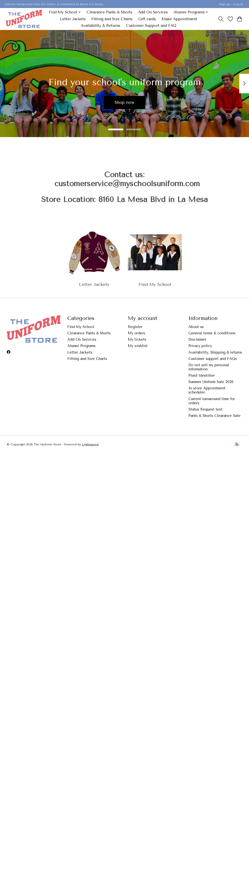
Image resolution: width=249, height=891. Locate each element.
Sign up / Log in (231, 4)
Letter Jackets (73, 19)
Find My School (155, 284)
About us (196, 327)
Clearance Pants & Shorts (109, 12)
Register (135, 327)
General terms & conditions (211, 333)
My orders (136, 333)
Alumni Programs (81, 346)
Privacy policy (200, 346)
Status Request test (205, 409)
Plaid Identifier (201, 376)
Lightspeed (90, 444)
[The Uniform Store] (24, 19)
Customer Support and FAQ (151, 25)
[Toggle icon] (220, 19)
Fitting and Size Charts (112, 19)
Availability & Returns (100, 25)
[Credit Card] (237, 444)
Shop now (124, 102)
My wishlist (138, 346)
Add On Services (153, 12)
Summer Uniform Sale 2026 (210, 382)
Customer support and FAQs (212, 359)
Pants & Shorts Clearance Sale (214, 416)
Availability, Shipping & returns (215, 352)
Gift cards (147, 19)
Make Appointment (179, 19)
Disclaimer (197, 340)
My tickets (137, 340)
